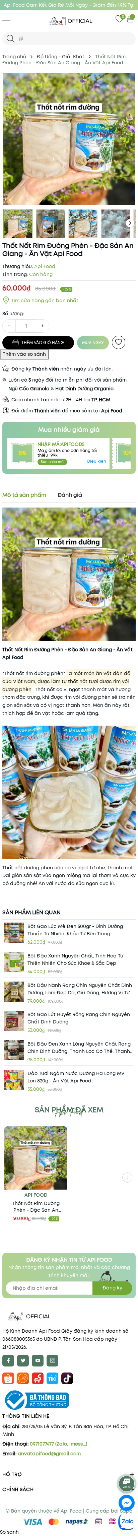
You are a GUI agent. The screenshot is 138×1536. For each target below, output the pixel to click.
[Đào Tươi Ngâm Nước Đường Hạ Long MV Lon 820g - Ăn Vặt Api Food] (14, 1080)
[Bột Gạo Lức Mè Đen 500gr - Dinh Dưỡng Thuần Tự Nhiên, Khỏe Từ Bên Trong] (14, 933)
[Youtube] (38, 1360)
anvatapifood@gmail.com (49, 1453)
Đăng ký (112, 1287)
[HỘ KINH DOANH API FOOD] (69, 21)
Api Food (35, 1195)
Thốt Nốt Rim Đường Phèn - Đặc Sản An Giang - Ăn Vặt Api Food (36, 1206)
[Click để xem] (69, 139)
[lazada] (23, 1378)
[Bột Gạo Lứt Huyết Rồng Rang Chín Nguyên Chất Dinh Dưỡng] (14, 1021)
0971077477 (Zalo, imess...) (58, 1444)
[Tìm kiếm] (10, 38)
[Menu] (6, 20)
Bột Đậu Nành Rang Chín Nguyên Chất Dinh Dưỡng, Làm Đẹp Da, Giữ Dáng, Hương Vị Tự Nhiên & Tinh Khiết (79, 989)
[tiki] (52, 1378)
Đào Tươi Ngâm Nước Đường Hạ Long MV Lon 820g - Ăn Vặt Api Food (76, 1077)
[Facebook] (8, 1360)
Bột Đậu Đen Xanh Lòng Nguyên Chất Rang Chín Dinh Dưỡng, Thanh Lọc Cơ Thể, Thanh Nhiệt (79, 1048)
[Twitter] (23, 1360)
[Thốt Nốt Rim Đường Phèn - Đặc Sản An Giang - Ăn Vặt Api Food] (35, 1158)
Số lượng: (13, 313)
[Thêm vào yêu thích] (118, 342)
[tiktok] (67, 1378)
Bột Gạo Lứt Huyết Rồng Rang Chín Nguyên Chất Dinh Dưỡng (78, 1018)
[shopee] (8, 1378)
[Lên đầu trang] (127, 1466)
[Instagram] (52, 1360)
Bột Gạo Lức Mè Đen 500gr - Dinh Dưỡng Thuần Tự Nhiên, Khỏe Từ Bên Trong (75, 930)
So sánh (9, 1532)
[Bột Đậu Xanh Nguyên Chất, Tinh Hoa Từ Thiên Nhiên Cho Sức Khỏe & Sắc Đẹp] (14, 962)
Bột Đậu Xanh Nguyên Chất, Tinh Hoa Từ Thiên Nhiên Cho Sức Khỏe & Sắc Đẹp (75, 959)
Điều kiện (96, 461)
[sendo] (38, 1378)
